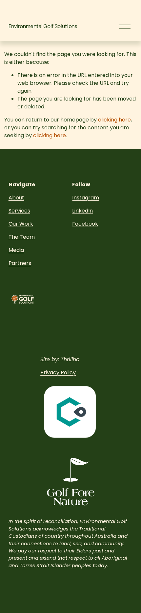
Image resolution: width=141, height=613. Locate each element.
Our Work (21, 224)
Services (19, 210)
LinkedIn (82, 210)
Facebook (85, 224)
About (16, 197)
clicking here (114, 119)
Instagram (85, 197)
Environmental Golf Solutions (43, 26)
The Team (22, 237)
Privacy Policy (58, 372)
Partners (20, 263)
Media (16, 250)
